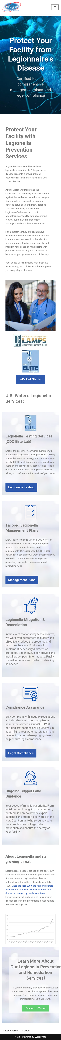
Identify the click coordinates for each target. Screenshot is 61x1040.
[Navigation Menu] (55, 7)
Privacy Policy (10, 1030)
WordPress (40, 1036)
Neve (17, 1036)
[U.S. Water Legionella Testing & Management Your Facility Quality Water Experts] (11, 7)
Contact (26, 1030)
